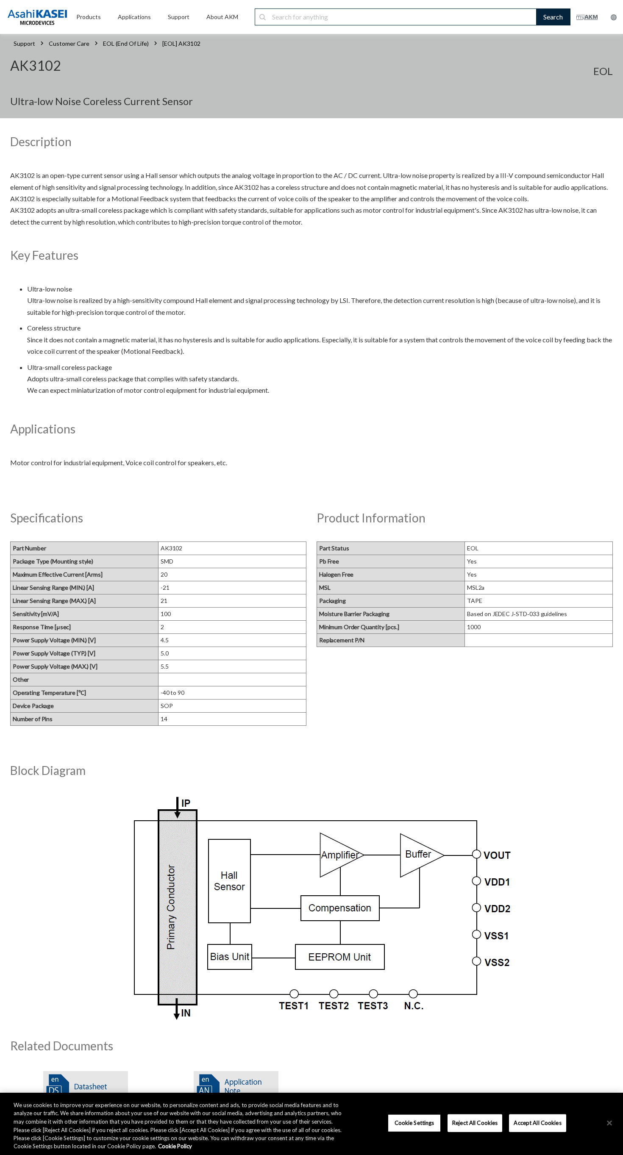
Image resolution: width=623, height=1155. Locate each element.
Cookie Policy (175, 1146)
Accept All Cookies (537, 1122)
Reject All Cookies (475, 1122)
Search (553, 17)
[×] (609, 1123)
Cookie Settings (414, 1122)
